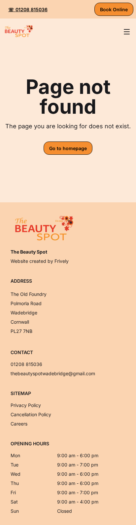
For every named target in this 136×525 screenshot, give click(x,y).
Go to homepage (68, 148)
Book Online (114, 9)
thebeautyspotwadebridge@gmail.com (53, 373)
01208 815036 (26, 364)
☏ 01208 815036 (28, 9)
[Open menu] (126, 31)
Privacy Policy (26, 405)
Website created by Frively (40, 261)
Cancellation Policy (31, 414)
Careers (19, 423)
